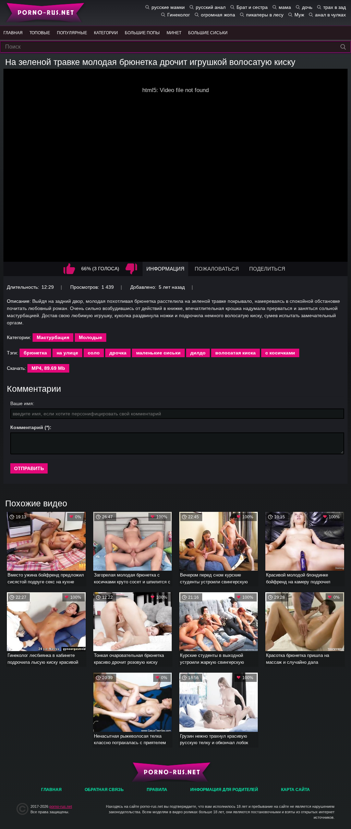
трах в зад (334, 7)
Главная (44, 12)
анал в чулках (330, 14)
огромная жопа (218, 14)
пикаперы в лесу (264, 14)
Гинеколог (178, 14)
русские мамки (168, 7)
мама (285, 7)
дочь (307, 7)
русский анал (211, 7)
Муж (299, 14)
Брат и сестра (252, 7)
